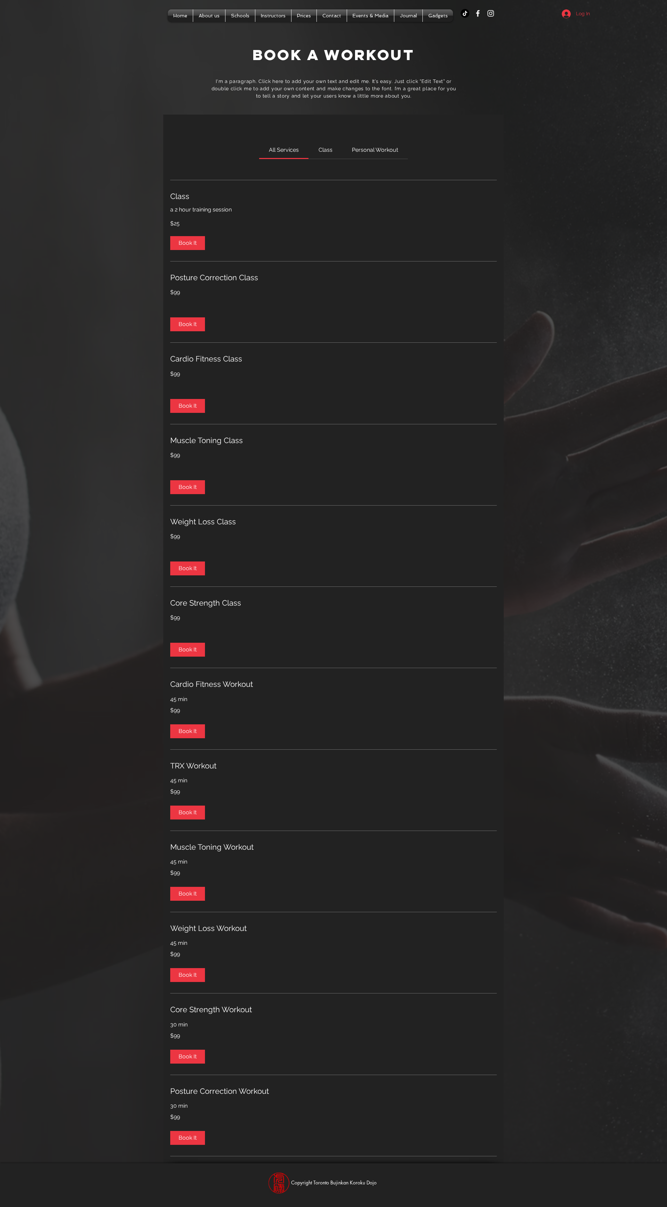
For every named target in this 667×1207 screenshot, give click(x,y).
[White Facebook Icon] (478, 13)
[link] (284, 150)
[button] (187, 243)
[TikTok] (465, 13)
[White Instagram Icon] (490, 13)
